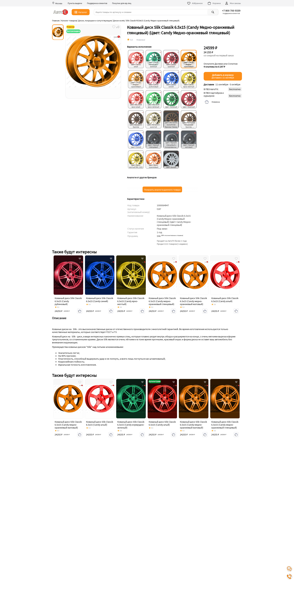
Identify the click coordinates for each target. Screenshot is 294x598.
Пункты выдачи (75, 3)
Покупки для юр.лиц (121, 3)
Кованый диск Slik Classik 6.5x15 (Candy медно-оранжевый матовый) (193, 301)
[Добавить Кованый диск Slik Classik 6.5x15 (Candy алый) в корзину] (236, 311)
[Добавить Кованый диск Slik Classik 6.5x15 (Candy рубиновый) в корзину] (79, 311)
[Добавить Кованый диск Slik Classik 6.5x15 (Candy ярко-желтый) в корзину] (142, 311)
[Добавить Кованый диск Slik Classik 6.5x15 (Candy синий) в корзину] (110, 311)
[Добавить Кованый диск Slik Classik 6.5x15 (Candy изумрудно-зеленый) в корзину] (142, 434)
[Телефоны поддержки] (289, 576)
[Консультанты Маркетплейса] (289, 569)
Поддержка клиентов (97, 3)
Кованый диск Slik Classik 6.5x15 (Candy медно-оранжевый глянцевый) (162, 301)
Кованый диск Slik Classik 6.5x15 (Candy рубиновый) (68, 301)
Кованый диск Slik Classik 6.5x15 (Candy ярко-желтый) (130, 301)
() (172, 235)
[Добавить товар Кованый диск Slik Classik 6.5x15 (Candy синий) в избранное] (111, 259)
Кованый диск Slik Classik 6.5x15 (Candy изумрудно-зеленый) (130, 424)
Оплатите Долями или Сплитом (220, 65)
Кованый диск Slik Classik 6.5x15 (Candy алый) (224, 300)
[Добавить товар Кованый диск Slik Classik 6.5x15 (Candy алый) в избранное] (236, 259)
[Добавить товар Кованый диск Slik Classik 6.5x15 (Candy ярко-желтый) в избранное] (142, 259)
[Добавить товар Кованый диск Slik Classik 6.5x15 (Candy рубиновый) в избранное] (80, 259)
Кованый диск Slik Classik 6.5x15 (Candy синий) (99, 300)
